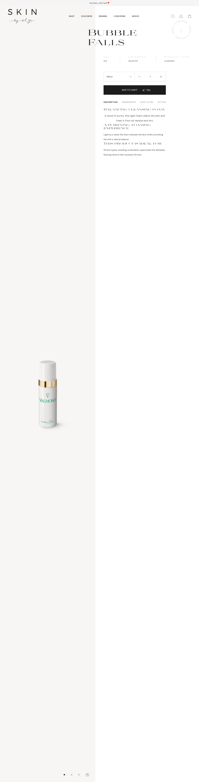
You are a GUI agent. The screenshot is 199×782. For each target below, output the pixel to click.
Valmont (133, 61)
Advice (135, 16)
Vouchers (86, 16)
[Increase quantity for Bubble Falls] (161, 76)
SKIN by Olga (22, 16)
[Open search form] (172, 16)
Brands (103, 16)
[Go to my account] (181, 16)
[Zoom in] (87, 774)
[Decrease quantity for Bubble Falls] (139, 76)
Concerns (119, 16)
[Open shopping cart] (189, 16)
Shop (71, 16)
